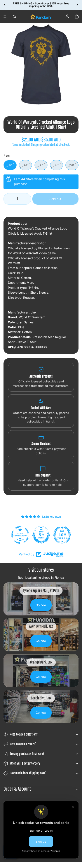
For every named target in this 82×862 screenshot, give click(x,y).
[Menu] (5, 16)
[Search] (14, 16)
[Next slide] (77, 5)
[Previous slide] (5, 5)
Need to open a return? (23, 744)
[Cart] (77, 16)
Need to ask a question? (24, 734)
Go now (41, 605)
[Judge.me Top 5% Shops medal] (41, 535)
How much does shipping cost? (28, 773)
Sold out (55, 199)
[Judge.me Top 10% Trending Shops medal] (62, 535)
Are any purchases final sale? (27, 754)
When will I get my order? (25, 763)
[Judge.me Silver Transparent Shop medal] (20, 535)
